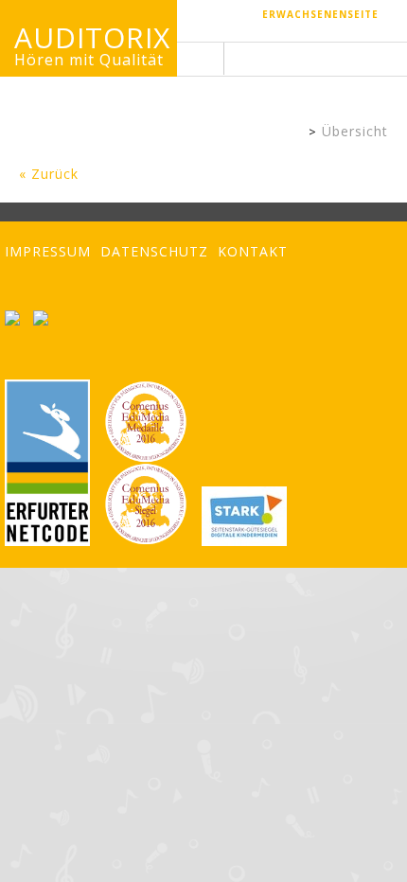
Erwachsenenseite (320, 14)
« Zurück (49, 174)
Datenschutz (154, 251)
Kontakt (253, 251)
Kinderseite (294, 133)
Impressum (48, 251)
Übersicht (355, 131)
